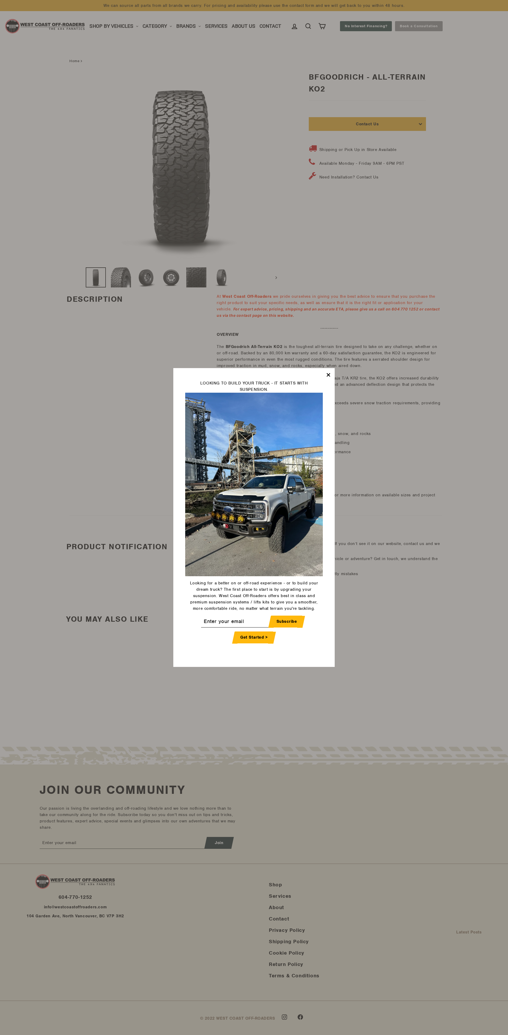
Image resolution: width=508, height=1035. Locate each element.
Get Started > (254, 637)
